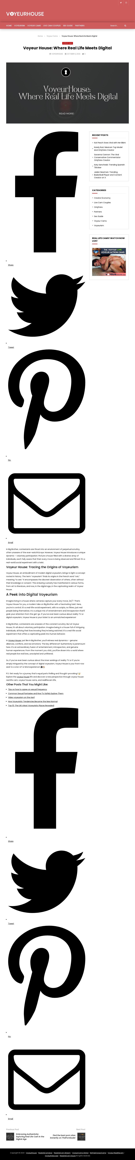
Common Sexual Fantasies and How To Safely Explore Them (35, 693)
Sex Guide (68, 25)
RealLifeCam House (68, 1156)
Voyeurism (19, 25)
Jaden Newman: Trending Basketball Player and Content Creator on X (108, 175)
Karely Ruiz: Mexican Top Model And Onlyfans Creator (108, 148)
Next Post (80, 1129)
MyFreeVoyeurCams (98, 1153)
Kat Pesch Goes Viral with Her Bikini (110, 142)
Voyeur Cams (34, 25)
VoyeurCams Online (80, 1153)
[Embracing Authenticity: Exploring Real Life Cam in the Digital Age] (10, 1137)
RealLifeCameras (45, 1153)
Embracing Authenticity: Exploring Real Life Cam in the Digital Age (30, 1136)
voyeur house (23, 676)
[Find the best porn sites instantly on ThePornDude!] (81, 1137)
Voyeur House (14, 640)
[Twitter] (121, 2)
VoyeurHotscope (51, 1156)
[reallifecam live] (109, 275)
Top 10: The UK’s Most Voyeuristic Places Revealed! (31, 705)
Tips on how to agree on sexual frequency (27, 689)
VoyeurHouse (57, 54)
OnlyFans (98, 207)
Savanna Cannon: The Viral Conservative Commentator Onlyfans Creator (107, 157)
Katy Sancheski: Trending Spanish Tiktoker (109, 166)
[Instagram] (126, 2)
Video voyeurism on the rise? (21, 697)
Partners (79, 25)
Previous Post (12, 1129)
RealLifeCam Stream (62, 1153)
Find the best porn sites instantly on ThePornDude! (62, 1136)
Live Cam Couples (52, 25)
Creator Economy (102, 198)
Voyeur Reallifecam (116, 1153)
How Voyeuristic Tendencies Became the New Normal (32, 701)
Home (9, 25)
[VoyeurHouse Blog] (25, 13)
